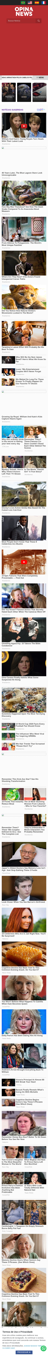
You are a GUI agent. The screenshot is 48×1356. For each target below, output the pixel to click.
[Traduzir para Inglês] (30, 3)
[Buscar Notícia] (38, 20)
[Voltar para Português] (23, 3)
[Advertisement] (24, 50)
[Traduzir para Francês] (43, 3)
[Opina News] (24, 11)
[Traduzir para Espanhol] (36, 3)
